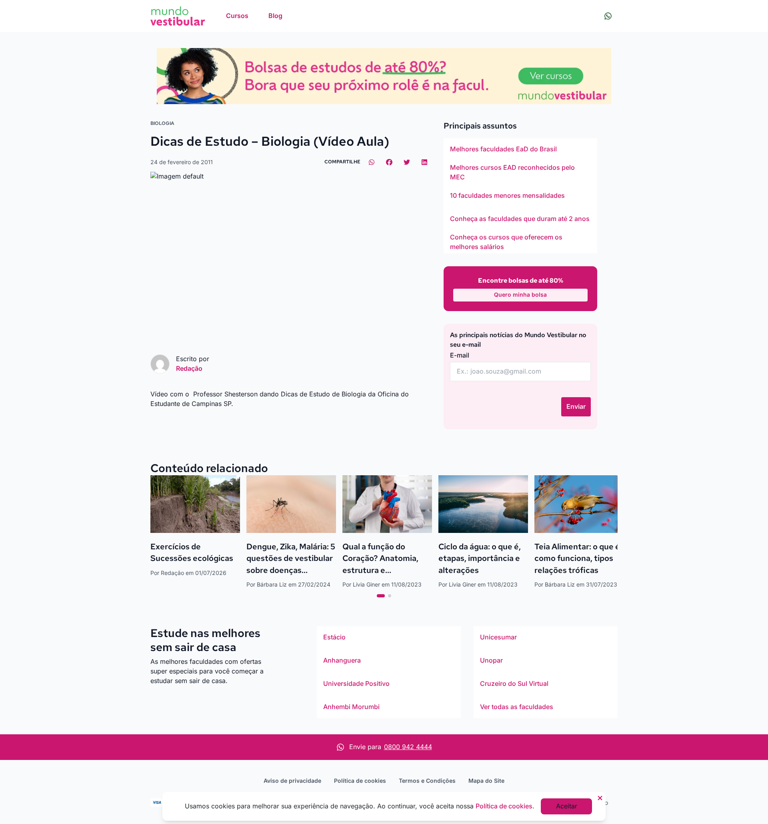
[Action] (384, 76)
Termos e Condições (427, 780)
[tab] (381, 595)
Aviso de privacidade (292, 780)
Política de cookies (360, 780)
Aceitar (566, 806)
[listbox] (520, 195)
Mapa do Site (486, 780)
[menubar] (254, 16)
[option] (520, 149)
